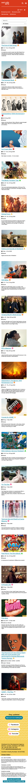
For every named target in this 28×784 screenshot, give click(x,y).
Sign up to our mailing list (14, 717)
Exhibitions (13, 14)
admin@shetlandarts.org (13, 749)
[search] (22, 3)
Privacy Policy (5, 754)
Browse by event (5, 12)
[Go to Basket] (25, 10)
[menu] (26, 3)
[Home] (5, 3)
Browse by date (16, 12)
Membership (4, 14)
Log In (20, 9)
